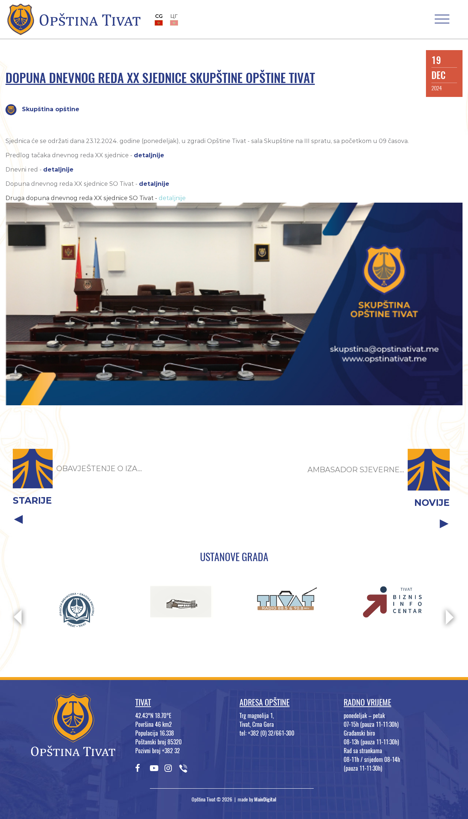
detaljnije (149, 155)
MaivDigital (265, 799)
